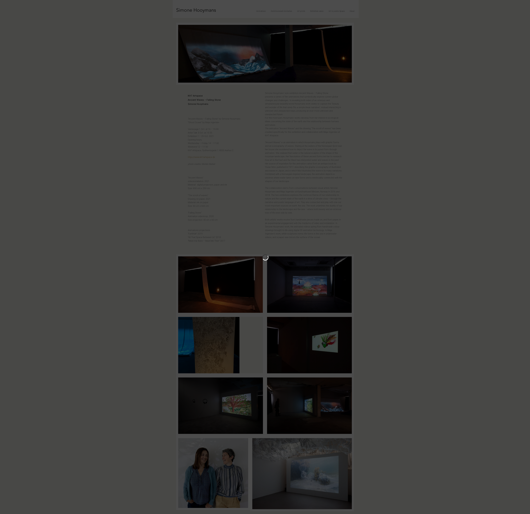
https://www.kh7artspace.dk (201, 157)
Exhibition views (317, 11)
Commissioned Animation (281, 11)
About (352, 11)
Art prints (301, 11)
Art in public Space (337, 11)
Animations (261, 11)
